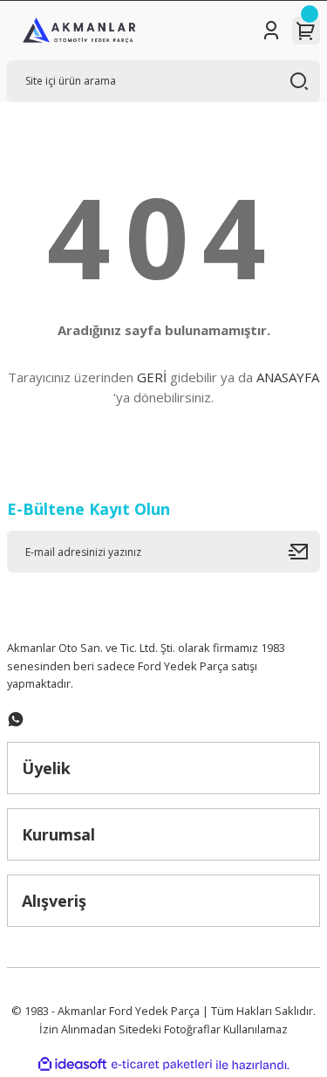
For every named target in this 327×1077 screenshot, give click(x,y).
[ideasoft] (72, 1065)
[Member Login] (271, 31)
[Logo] (79, 30)
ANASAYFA (287, 377)
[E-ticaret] (162, 1064)
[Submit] (304, 552)
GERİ (152, 377)
